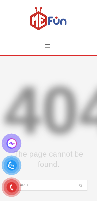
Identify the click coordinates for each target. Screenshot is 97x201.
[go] (80, 185)
